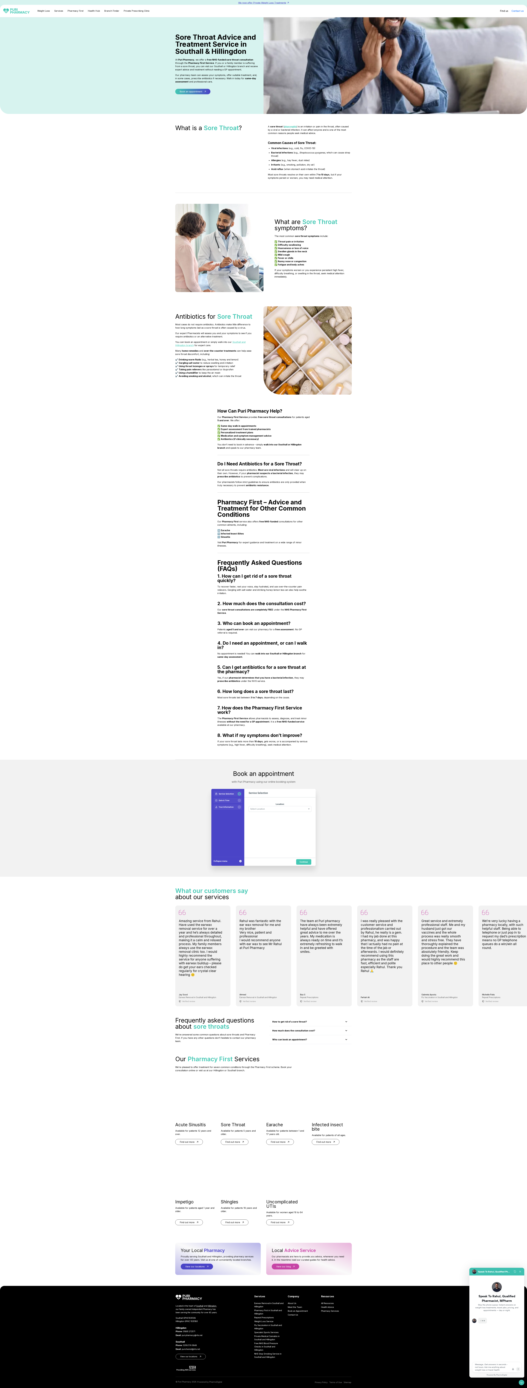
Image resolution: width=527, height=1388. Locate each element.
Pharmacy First (75, 10)
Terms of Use (335, 1382)
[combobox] (278, 809)
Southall (199, 1306)
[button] (504, 11)
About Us (292, 1303)
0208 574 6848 (190, 1345)
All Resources (327, 1303)
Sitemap (347, 1382)
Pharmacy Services (330, 1311)
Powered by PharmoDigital (209, 1382)
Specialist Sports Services (266, 1332)
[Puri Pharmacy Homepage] (16, 11)
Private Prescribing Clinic (137, 10)
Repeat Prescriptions (264, 1317)
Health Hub (94, 10)
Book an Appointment (298, 1311)
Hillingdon (212, 1306)
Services (58, 10)
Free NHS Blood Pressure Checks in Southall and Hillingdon (266, 1346)
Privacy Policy (321, 1382)
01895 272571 (189, 1331)
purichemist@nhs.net (191, 1349)
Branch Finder (111, 10)
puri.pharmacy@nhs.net (192, 1335)
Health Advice (327, 1307)
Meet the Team (295, 1307)
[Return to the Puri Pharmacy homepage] (198, 1297)
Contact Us (293, 1315)
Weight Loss (43, 10)
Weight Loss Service (263, 1321)
